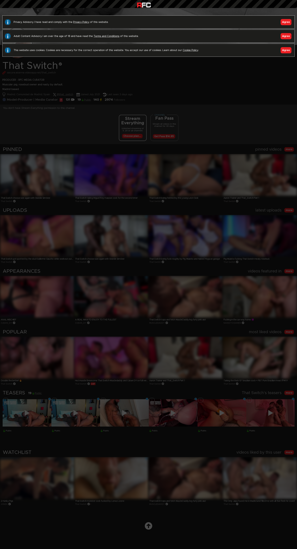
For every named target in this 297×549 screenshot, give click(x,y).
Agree (286, 22)
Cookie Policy (190, 50)
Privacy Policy (81, 22)
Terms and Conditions (106, 36)
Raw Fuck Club (144, 5)
